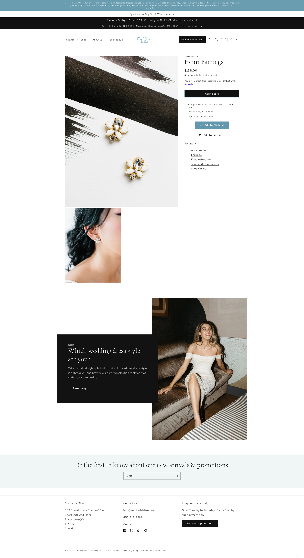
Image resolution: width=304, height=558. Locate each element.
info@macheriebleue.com (139, 510)
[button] (71, 39)
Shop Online (198, 168)
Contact (128, 524)
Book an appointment (192, 40)
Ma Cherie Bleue (80, 551)
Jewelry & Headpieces (205, 163)
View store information (200, 116)
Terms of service (113, 550)
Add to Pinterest (214, 135)
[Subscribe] (176, 476)
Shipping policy (131, 550)
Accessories (199, 150)
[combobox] (233, 39)
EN (231, 39)
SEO (165, 550)
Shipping (188, 75)
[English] (297, 555)
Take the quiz (81, 388)
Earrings (196, 154)
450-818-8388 (133, 517)
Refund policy (96, 550)
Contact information (150, 550)
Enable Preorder (201, 159)
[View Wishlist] (221, 40)
